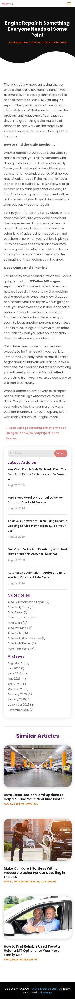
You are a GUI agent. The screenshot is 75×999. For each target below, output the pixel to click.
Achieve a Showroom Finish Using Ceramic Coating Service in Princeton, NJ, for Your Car (37, 525)
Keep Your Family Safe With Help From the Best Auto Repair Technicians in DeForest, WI (37, 474)
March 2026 (15, 689)
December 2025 (18, 704)
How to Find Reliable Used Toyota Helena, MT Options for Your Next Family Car (32, 950)
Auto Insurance (18, 628)
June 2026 (15, 673)
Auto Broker (15, 612)
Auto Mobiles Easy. (45, 989)
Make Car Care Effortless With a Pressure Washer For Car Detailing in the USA (34, 872)
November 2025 (18, 710)
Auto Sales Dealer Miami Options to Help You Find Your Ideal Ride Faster (34, 797)
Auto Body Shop (18, 607)
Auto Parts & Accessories (24, 638)
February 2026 (17, 694)
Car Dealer (48, 881)
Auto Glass (15, 623)
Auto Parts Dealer (19, 643)
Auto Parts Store (18, 649)
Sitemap (45, 992)
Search (61, 453)
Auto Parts (15, 633)
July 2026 (14, 668)
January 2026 (17, 699)
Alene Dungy (21, 42)
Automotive (57, 42)
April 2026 (14, 684)
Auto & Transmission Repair (26, 602)
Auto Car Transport (20, 617)
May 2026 (14, 679)
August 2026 (16, 663)
